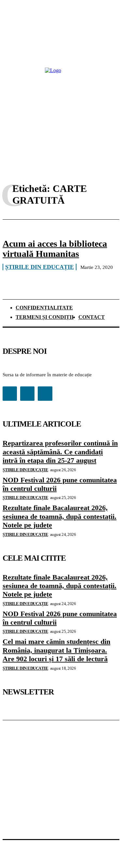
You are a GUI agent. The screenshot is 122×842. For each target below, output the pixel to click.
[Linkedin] (27, 393)
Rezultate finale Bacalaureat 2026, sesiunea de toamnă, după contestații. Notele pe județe (59, 516)
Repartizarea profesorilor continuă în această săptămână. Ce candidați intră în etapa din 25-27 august (60, 451)
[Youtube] (45, 393)
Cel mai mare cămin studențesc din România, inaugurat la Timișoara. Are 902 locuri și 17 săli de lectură (56, 650)
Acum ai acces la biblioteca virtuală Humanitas (55, 249)
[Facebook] (10, 393)
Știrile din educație (39, 267)
